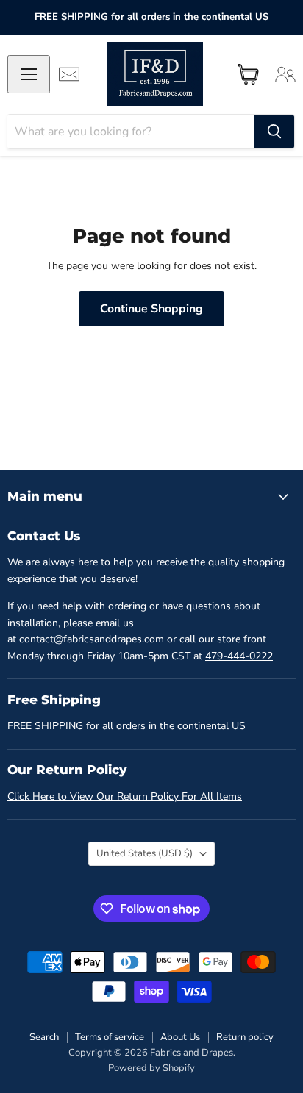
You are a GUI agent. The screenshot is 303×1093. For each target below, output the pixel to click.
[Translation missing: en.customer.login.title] (285, 74)
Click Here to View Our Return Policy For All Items (124, 796)
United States (144, 853)
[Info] (69, 74)
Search (44, 1037)
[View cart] (248, 74)
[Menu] (28, 74)
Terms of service (109, 1037)
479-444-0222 (239, 656)
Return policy (245, 1037)
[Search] (274, 131)
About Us (180, 1037)
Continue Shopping (151, 309)
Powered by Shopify (151, 1068)
